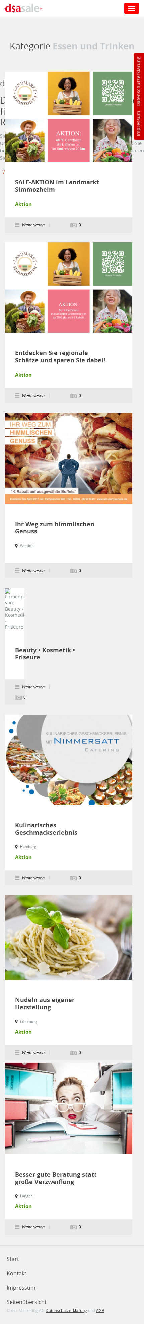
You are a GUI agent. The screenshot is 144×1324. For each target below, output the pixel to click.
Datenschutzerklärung (138, 82)
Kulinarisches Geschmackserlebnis (46, 829)
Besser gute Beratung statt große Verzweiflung (56, 1178)
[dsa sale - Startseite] (28, 9)
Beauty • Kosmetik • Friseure (45, 654)
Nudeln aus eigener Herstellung (45, 1003)
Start (13, 1259)
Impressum (138, 123)
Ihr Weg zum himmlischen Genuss (54, 528)
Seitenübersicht (27, 1302)
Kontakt (16, 1273)
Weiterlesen (69, 117)
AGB (100, 1310)
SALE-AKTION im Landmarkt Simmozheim (57, 186)
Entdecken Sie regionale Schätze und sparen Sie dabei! (60, 356)
